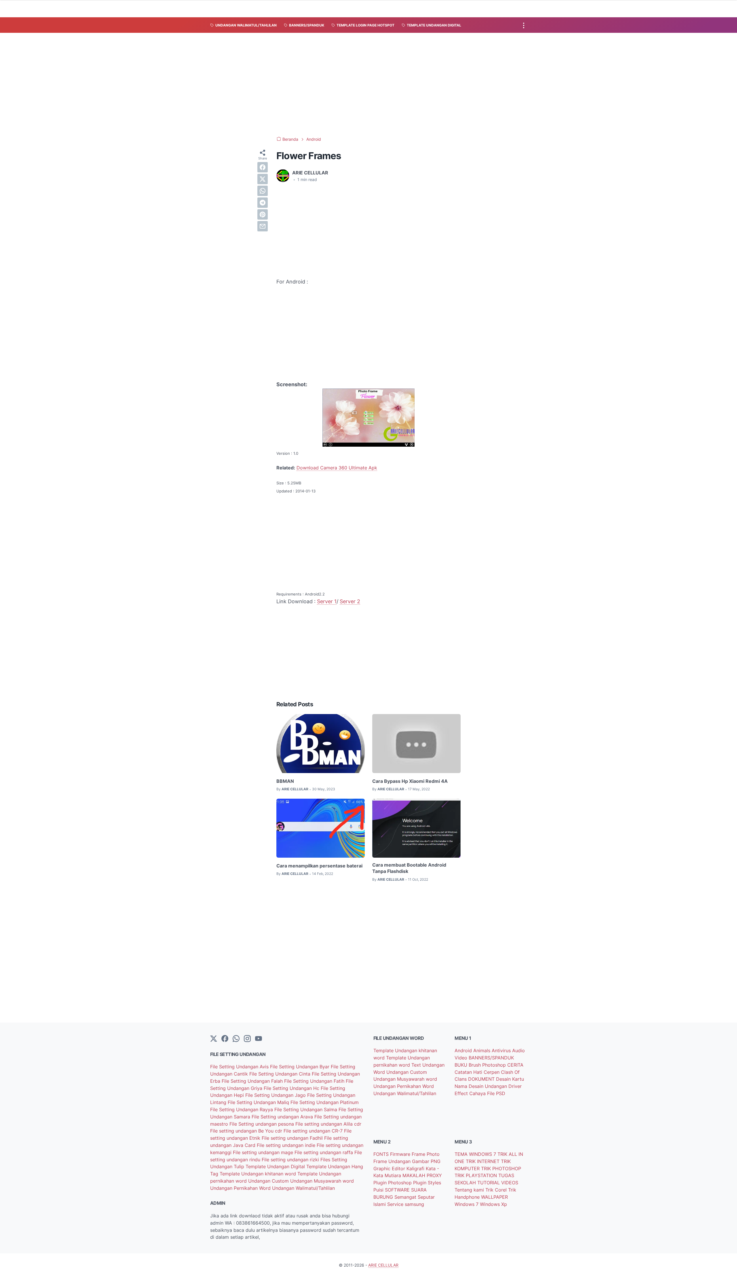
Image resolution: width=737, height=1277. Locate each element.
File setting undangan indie (287, 1145)
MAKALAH (414, 1175)
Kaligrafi (416, 1168)
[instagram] (247, 1039)
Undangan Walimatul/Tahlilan (303, 1188)
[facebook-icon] (224, 1039)
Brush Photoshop (488, 1065)
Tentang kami (470, 1190)
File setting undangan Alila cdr (328, 1124)
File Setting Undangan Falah (253, 1081)
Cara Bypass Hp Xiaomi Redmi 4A (410, 781)
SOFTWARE (398, 1190)
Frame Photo (426, 1154)
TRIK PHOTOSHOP (501, 1168)
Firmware (401, 1154)
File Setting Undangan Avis (240, 1066)
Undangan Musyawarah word (322, 1181)
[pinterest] (262, 214)
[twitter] (262, 179)
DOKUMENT (482, 1079)
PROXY (434, 1175)
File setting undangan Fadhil (293, 1138)
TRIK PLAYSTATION (476, 1175)
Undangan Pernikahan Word (241, 1188)
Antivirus (502, 1050)
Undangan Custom (269, 1181)
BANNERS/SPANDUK (491, 1058)
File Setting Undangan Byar (300, 1066)
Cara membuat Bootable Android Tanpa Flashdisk (409, 868)
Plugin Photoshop (393, 1182)
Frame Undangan (392, 1161)
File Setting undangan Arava (283, 1117)
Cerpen (492, 1072)
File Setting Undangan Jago (276, 1095)
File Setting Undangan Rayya (242, 1109)
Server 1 (327, 601)
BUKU (462, 1065)
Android (464, 1050)
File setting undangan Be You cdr (247, 1131)
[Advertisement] (368, 84)
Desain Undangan (488, 1086)
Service (396, 1204)
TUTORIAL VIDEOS (497, 1182)
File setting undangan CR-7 (314, 1131)
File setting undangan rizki (291, 1159)
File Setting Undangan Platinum (324, 1102)
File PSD (496, 1093)
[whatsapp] (262, 191)
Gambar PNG (426, 1161)
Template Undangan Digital (276, 1166)
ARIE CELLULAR (383, 1265)
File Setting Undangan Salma (306, 1109)
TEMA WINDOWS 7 (476, 1154)
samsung (414, 1204)
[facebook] (262, 167)
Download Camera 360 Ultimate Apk (337, 468)
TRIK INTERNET (483, 1161)
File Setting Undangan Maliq (259, 1102)
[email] (262, 226)
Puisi (379, 1190)
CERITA (515, 1065)
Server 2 (350, 601)
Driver (515, 1086)
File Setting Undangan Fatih (315, 1081)
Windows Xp (493, 1204)
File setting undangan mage (264, 1152)
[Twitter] (213, 1039)
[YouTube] (258, 1039)
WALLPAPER (494, 1197)
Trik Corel (496, 1190)
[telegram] (262, 202)
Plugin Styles (427, 1182)
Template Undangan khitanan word (258, 1174)
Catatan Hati (469, 1072)
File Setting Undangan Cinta (280, 1074)
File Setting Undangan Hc (292, 1088)
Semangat (406, 1197)
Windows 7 (467, 1204)
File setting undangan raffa (324, 1152)
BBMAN (285, 781)
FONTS (381, 1154)
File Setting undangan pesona (262, 1124)
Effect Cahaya (471, 1093)
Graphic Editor (390, 1168)
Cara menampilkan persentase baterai (319, 866)
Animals (482, 1050)
